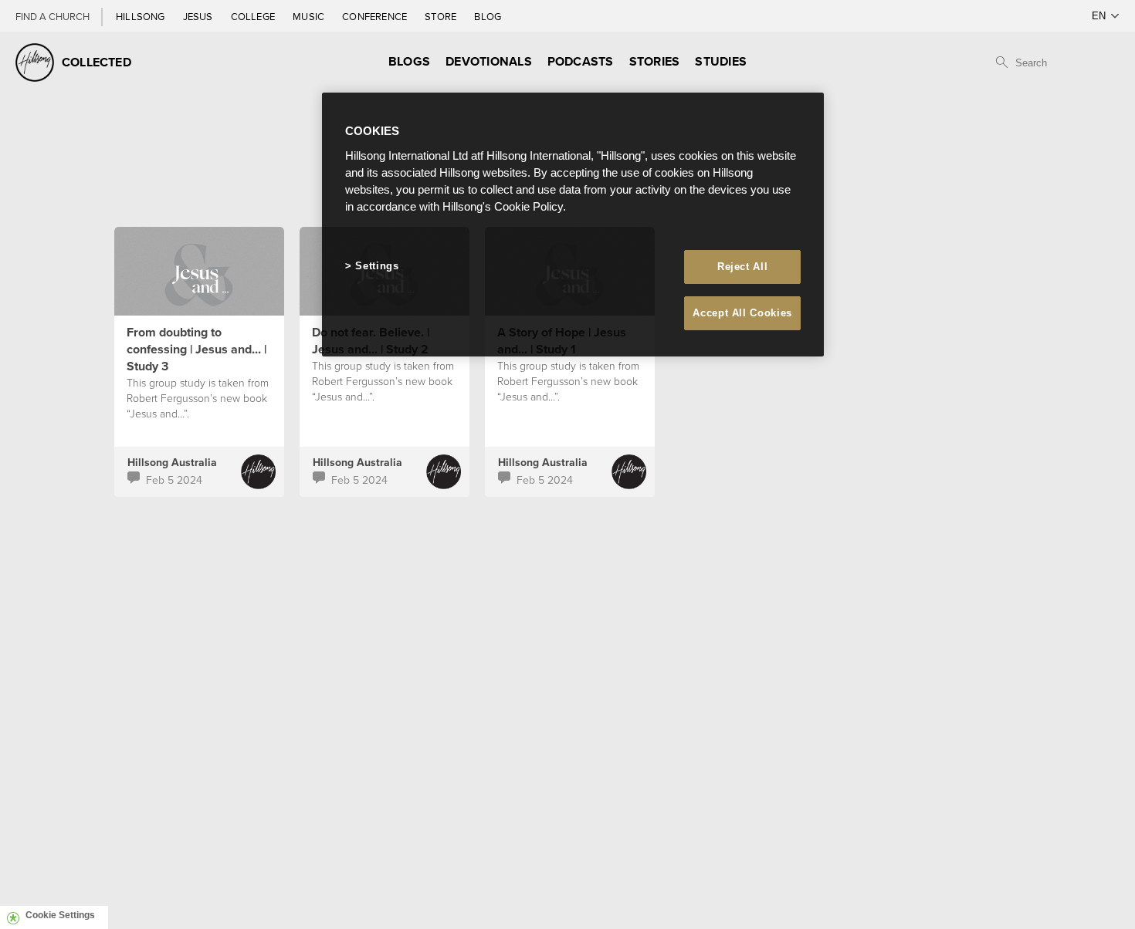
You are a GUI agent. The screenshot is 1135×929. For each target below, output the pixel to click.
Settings (376, 266)
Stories (654, 61)
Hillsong (142, 16)
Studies (721, 61)
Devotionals (489, 61)
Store (442, 16)
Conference (375, 16)
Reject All (742, 266)
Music (310, 16)
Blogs (409, 61)
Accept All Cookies (742, 313)
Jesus (199, 16)
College (254, 16)
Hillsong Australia (172, 462)
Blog (487, 16)
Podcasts (580, 61)
